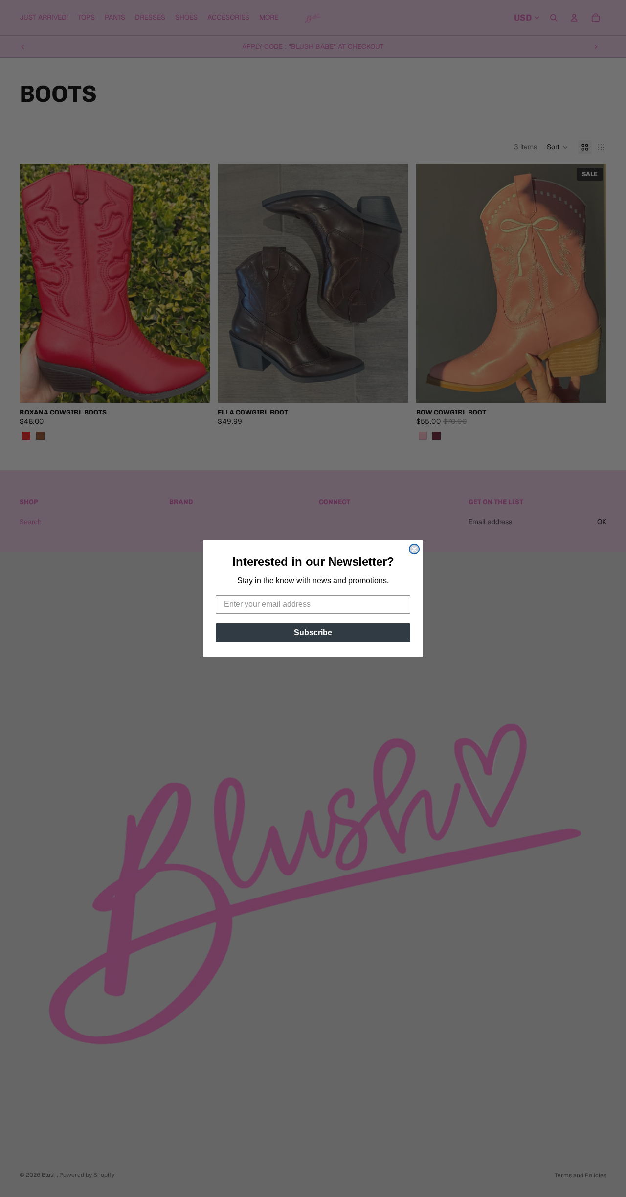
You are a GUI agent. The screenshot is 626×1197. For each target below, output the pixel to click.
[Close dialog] (414, 549)
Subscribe (313, 632)
